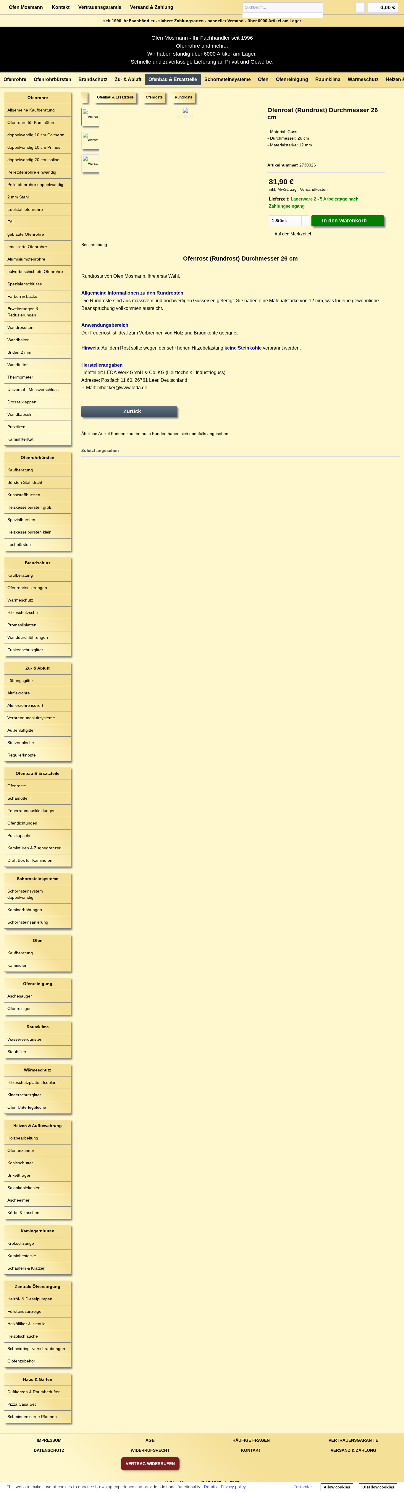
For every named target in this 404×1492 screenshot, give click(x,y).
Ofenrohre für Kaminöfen (30, 122)
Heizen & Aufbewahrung (37, 1125)
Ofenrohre (38, 97)
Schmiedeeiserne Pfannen (32, 1416)
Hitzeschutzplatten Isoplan (31, 1082)
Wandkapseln (20, 414)
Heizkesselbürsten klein (29, 532)
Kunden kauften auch (131, 433)
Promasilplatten (21, 625)
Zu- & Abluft (37, 668)
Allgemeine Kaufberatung (31, 110)
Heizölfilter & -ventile (26, 1323)
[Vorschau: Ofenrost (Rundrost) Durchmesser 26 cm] (90, 140)
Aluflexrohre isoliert (25, 705)
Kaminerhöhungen (24, 909)
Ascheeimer (18, 1200)
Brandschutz (38, 562)
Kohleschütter (20, 1162)
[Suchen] (318, 7)
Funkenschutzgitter (25, 649)
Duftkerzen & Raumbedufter (33, 1391)
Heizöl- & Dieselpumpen (29, 1299)
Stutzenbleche (20, 742)
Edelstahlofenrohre (25, 209)
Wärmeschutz (20, 600)
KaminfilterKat (20, 439)
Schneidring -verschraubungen (36, 1348)
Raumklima (38, 1026)
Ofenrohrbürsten (37, 457)
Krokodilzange (20, 1243)
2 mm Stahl (18, 197)
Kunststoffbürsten (23, 494)
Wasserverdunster (24, 1039)
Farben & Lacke (22, 296)
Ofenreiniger (19, 1008)
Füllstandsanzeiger (25, 1311)
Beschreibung (94, 244)
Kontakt (61, 7)
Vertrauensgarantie (99, 7)
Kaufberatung (20, 470)
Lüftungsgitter (20, 680)
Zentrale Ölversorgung (37, 1286)
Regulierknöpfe (21, 755)
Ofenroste (16, 785)
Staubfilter (16, 1051)
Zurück (132, 411)
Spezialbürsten (21, 519)
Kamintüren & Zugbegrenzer (34, 848)
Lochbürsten (19, 544)
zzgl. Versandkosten (309, 189)
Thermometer (20, 377)
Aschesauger (19, 996)
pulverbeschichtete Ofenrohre (35, 271)
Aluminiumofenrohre (26, 259)
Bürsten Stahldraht (24, 482)
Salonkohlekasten (24, 1187)
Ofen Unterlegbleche (26, 1107)
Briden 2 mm (19, 352)
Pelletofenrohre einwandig (31, 172)
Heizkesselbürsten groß (29, 507)
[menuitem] (283, 10)
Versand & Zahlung (151, 7)
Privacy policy (233, 1486)
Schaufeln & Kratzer (26, 1268)
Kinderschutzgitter (24, 1094)
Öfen (38, 940)
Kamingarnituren (37, 1230)
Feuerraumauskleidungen (31, 810)
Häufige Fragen (251, 1440)
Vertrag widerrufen (150, 1463)
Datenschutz (49, 1450)
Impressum (49, 1440)
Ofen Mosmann (26, 7)
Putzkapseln (18, 835)
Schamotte (17, 798)
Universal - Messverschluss (33, 389)
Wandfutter (17, 364)
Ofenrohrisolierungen (27, 587)
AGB (150, 1440)
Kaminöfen (17, 965)
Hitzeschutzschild (23, 612)
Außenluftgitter (21, 730)
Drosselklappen (21, 402)
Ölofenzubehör (21, 1361)
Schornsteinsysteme (37, 878)
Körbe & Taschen (23, 1212)
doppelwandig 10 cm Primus (33, 147)
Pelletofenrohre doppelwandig (35, 184)
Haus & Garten (37, 1379)
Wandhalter (18, 339)
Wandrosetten (20, 327)
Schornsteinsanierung (27, 922)
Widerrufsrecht (150, 1450)
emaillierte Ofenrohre (27, 246)
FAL (11, 221)
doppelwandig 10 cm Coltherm (35, 134)
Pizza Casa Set (21, 1404)
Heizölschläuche (22, 1336)
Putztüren (16, 426)
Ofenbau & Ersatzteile (37, 773)
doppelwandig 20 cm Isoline (33, 159)
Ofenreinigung (37, 983)
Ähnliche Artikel (95, 433)
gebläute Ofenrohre (25, 234)
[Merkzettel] (360, 7)
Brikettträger (18, 1175)
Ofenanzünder (20, 1150)
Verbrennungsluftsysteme (31, 717)
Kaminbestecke (21, 1255)
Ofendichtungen (22, 823)
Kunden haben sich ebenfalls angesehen (190, 433)
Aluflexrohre (18, 693)
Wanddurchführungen (27, 637)
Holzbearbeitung (22, 1138)
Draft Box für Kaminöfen (29, 860)
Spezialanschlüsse (24, 284)
